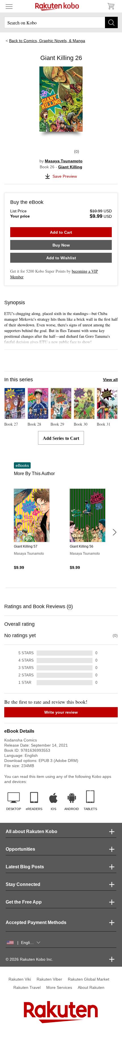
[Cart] (111, 6)
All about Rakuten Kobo (31, 831)
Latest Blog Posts (25, 866)
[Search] (111, 22)
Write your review (61, 712)
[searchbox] (61, 22)
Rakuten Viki (20, 979)
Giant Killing (70, 167)
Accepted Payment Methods (36, 922)
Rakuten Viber (49, 979)
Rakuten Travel (27, 987)
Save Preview (64, 176)
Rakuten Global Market (88, 979)
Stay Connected (23, 884)
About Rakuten (91, 987)
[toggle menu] (9, 6)
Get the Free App (24, 902)
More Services (59, 987)
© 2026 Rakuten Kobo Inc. (29, 959)
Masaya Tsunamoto (64, 161)
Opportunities (20, 849)
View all (110, 379)
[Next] (114, 532)
